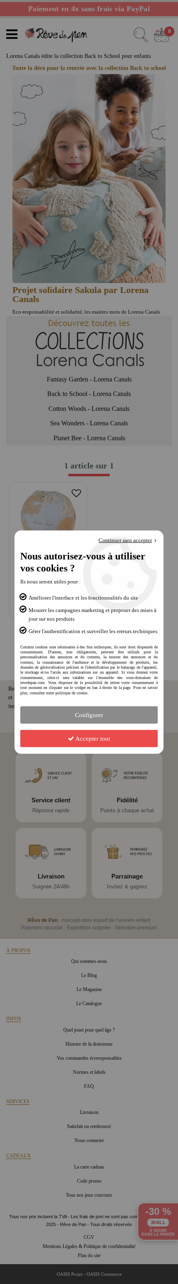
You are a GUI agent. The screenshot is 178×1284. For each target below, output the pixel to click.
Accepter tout (92, 738)
